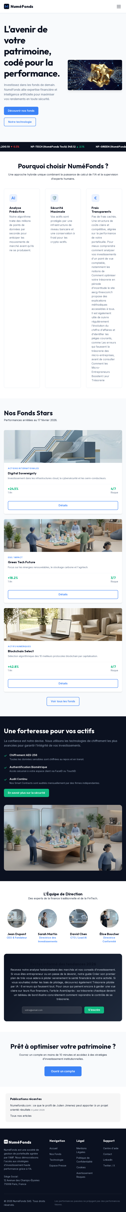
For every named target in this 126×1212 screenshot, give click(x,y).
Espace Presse (58, 1165)
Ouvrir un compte (63, 1071)
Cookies (81, 1167)
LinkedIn (107, 1159)
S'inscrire (94, 1010)
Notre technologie (20, 121)
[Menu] (119, 6)
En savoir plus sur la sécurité (26, 792)
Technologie (56, 1159)
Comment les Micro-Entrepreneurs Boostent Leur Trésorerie (101, 372)
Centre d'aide (110, 1148)
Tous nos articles (21, 1115)
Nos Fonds (55, 1154)
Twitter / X (109, 1165)
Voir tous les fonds (63, 701)
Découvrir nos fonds (21, 110)
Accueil (53, 1148)
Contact (107, 1154)
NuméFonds (21, 6)
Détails (63, 505)
